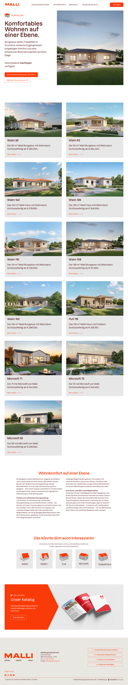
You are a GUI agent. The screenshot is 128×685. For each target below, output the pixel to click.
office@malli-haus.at (53, 661)
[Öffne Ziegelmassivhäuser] (50, 4)
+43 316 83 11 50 (49, 659)
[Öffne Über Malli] (78, 4)
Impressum (9, 679)
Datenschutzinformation (22, 679)
